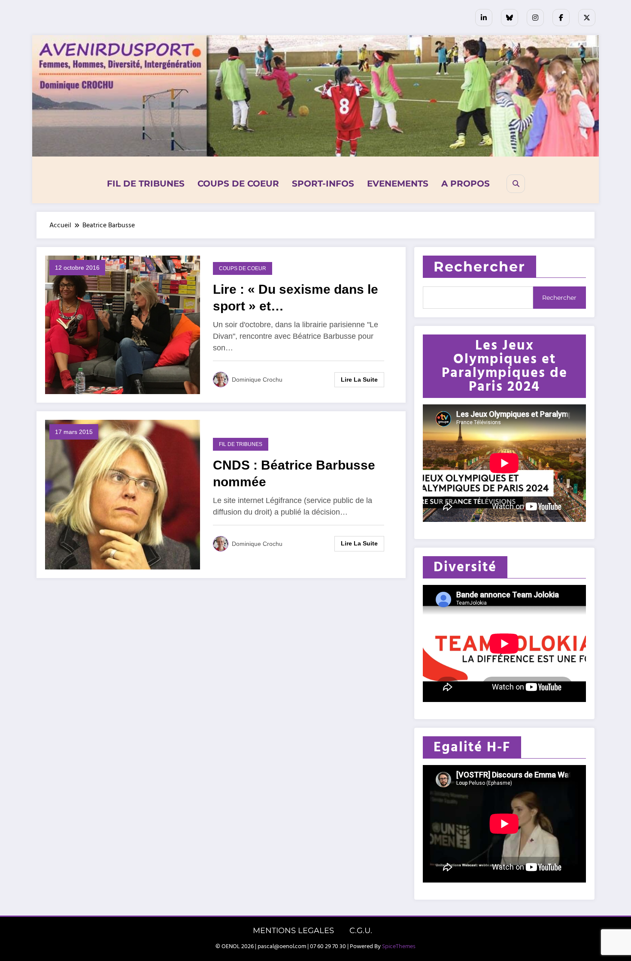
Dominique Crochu (257, 379)
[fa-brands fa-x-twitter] (586, 17)
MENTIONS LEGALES (293, 930)
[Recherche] (516, 184)
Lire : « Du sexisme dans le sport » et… (295, 297)
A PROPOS (465, 183)
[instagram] (535, 17)
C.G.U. (360, 930)
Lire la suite (359, 379)
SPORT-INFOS (323, 183)
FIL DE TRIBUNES (146, 183)
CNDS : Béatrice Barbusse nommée (294, 473)
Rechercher (479, 266)
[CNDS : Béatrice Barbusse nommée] (122, 494)
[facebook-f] (561, 17)
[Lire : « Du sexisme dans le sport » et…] (122, 324)
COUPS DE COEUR (238, 183)
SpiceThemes (399, 946)
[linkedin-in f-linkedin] (483, 17)
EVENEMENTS (397, 183)
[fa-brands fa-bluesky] (509, 17)
